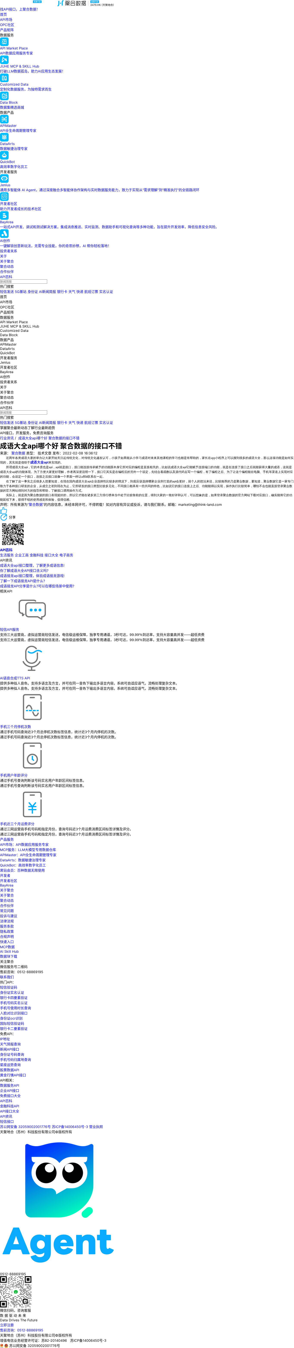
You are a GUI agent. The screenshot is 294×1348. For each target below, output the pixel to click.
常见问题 (7, 911)
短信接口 (7, 1121)
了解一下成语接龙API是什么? (22, 581)
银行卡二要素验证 (14, 1028)
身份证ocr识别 (11, 1018)
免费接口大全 (10, 1096)
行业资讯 (7, 438)
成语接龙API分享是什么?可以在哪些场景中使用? (37, 586)
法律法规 (7, 921)
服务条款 (7, 926)
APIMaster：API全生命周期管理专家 (28, 855)
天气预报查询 (10, 1044)
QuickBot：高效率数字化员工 (23, 865)
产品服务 (7, 839)
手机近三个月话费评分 (17, 824)
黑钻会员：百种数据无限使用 (22, 870)
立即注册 (7, 1325)
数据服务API (9, 1085)
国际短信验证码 (12, 1023)
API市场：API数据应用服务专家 (24, 844)
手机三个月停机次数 (15, 727)
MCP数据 (7, 947)
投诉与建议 (8, 916)
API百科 (6, 277)
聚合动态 (7, 266)
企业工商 (22, 555)
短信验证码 (8, 987)
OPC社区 (7, 25)
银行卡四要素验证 (14, 998)
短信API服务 (9, 629)
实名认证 (106, 291)
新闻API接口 (9, 1049)
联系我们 (7, 977)
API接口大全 (9, 1111)
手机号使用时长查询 (15, 1008)
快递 (79, 291)
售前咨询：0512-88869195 (21, 1330)
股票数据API (9, 1070)
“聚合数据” (36, 504)
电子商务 (66, 555)
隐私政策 (7, 931)
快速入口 (7, 942)
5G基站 (20, 291)
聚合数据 (18, 453)
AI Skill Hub (9, 951)
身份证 (33, 291)
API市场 (6, 19)
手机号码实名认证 (14, 1003)
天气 (71, 291)
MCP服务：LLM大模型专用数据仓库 (28, 850)
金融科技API (9, 1106)
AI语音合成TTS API (15, 678)
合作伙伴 (7, 271)
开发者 (5, 875)
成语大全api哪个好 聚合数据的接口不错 (48, 438)
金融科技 (36, 555)
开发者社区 (8, 881)
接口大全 (51, 555)
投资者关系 (8, 251)
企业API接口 (9, 1090)
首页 (3, 14)
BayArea (6, 885)
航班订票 (91, 291)
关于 (3, 256)
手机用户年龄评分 (14, 775)
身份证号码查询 (12, 1054)
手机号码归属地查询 (15, 1059)
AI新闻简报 (47, 291)
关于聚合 (7, 261)
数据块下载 (8, 956)
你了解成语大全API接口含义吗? (24, 570)
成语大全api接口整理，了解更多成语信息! (32, 565)
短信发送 (7, 291)
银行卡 (62, 291)
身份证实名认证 (12, 992)
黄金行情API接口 (13, 1075)
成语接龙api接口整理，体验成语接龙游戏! (32, 576)
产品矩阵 (7, 30)
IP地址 (5, 1039)
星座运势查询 (10, 1065)
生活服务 (7, 555)
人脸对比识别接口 (14, 1013)
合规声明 (7, 936)
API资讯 (6, 1116)
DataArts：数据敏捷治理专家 (23, 860)
